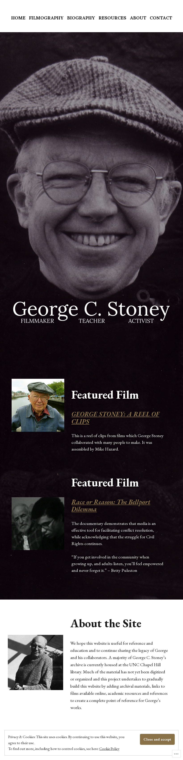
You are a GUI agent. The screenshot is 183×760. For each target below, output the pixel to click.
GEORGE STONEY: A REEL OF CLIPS (115, 417)
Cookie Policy (109, 748)
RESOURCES (112, 18)
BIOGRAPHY (81, 18)
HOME (18, 18)
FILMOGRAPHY (46, 18)
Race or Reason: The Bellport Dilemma (110, 505)
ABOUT (138, 18)
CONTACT (161, 18)
